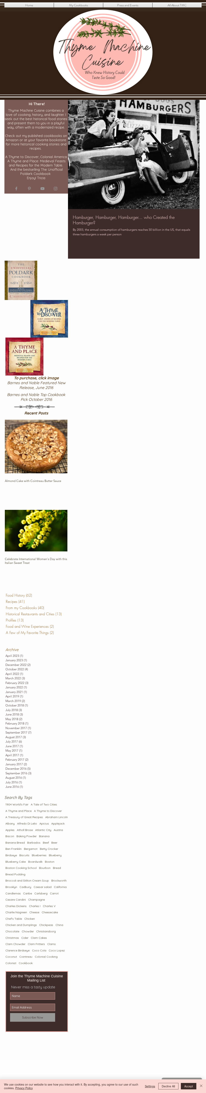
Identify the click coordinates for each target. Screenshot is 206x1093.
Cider (24, 938)
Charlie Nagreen (16, 912)
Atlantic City (43, 830)
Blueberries (39, 855)
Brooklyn (11, 887)
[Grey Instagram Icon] (55, 188)
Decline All (168, 1086)
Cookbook (26, 963)
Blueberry (55, 855)
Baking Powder (26, 836)
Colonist (10, 963)
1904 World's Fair (16, 804)
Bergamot (30, 849)
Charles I (34, 906)
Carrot (54, 893)
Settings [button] (150, 1086)
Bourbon (44, 868)
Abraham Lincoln (56, 817)
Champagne (36, 899)
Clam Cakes (39, 938)
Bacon (9, 836)
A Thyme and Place (18, 811)
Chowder (28, 931)
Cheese (34, 912)
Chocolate (12, 931)
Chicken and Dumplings (21, 925)
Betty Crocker (49, 849)
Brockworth (59, 880)
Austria (58, 830)
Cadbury (25, 887)
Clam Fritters (36, 944)
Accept (188, 1086)
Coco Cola (39, 950)
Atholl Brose (25, 830)
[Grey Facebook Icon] (16, 188)
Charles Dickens (16, 906)
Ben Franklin (13, 849)
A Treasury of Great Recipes (24, 817)
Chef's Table (13, 919)
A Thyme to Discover (48, 811)
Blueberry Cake (15, 861)
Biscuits (24, 855)
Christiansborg (46, 931)
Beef (46, 842)
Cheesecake (50, 912)
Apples (9, 830)
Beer (54, 842)
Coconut (11, 956)
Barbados (33, 842)
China (59, 925)
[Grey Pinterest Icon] (29, 188)
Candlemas (13, 893)
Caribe (27, 893)
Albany (10, 823)
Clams (51, 944)
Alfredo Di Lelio (27, 823)
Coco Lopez (57, 950)
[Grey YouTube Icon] (42, 188)
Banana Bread (15, 842)
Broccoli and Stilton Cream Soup (27, 880)
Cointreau (25, 956)
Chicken (29, 919)
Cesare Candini (15, 899)
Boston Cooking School (21, 868)
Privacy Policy (24, 1088)
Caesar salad (43, 887)
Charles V (49, 906)
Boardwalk (35, 861)
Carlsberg (40, 893)
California (60, 887)
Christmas (12, 938)
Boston (49, 861)
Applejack (58, 823)
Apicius (44, 823)
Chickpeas (46, 925)
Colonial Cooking (46, 956)
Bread (57, 868)
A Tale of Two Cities (44, 804)
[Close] (201, 1086)
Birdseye (11, 855)
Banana (44, 836)
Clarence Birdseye (17, 950)
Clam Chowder (15, 944)
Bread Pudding (15, 874)
